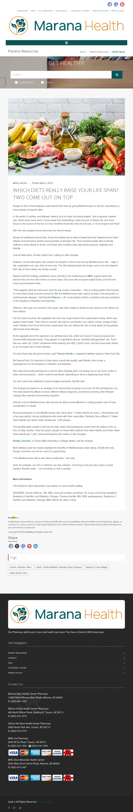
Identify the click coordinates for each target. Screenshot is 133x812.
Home (83, 51)
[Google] (116, 4)
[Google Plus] (14, 807)
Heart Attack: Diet (18, 572)
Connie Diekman (51, 297)
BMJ (90, 276)
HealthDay (29, 532)
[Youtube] (122, 4)
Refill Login (118, 10)
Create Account (100, 10)
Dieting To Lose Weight (97, 567)
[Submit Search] (117, 75)
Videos (49, 82)
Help (33, 10)
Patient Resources (99, 51)
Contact (12, 658)
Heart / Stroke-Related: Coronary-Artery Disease (59, 567)
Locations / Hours (80, 10)
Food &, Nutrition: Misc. (21, 567)
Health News (26, 82)
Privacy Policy (15, 672)
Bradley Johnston (22, 440)
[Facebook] (110, 4)
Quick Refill (62, 10)
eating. (79, 485)
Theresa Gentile (64, 353)
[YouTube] (20, 807)
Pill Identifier (46, 10)
